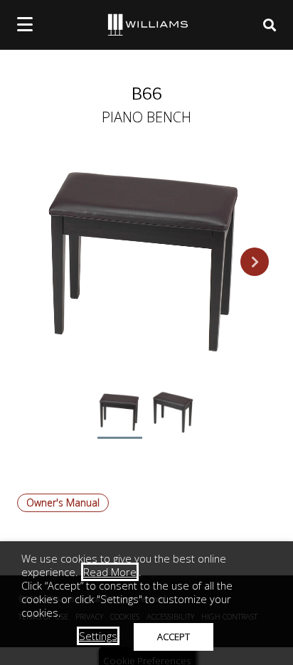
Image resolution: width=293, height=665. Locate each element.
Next (254, 262)
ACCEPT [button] (173, 636)
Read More (110, 572)
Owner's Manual (63, 502)
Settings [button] (98, 636)
